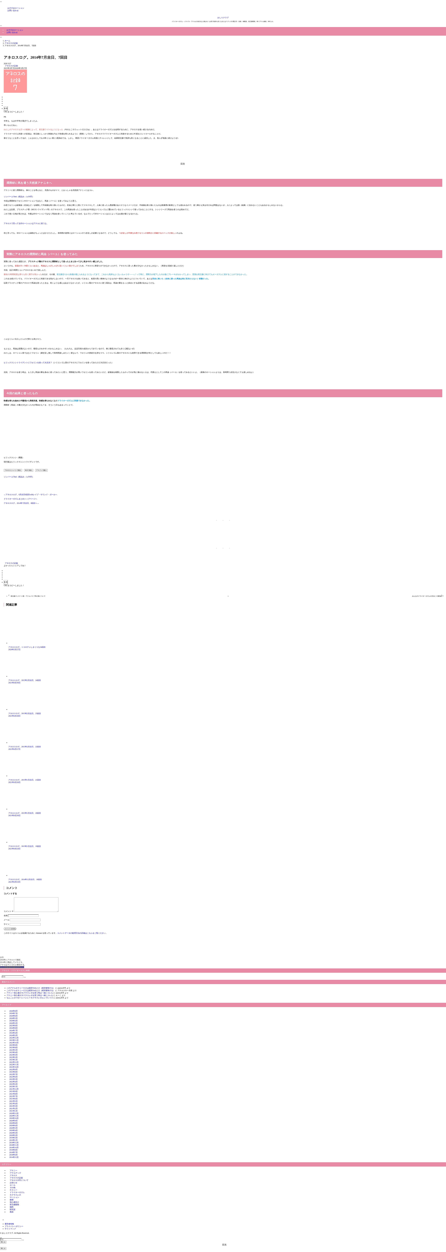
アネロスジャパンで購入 (13, 470)
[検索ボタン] (1, 37)
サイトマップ (10, 1229)
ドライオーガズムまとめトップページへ (20, 499)
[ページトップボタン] (1, 1237)
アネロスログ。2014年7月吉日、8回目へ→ (21, 503)
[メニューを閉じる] (1, 1)
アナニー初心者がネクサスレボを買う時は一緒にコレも (30, 993)
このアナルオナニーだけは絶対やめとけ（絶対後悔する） (31, 988)
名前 (5, 916)
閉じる (3, 1242)
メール (6, 920)
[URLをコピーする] (6, 108)
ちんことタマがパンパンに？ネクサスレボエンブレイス (30, 998)
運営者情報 (9, 1224)
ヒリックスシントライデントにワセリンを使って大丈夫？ (28, 363)
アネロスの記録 (11, 66)
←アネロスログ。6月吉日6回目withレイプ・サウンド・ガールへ (30, 495)
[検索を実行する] (25, 977)
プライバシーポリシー (14, 1226)
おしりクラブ (223, 18)
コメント (8, 911)
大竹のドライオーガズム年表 (12, 967)
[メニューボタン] (1, 25)
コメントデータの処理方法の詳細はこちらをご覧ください (81, 933)
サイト (6, 924)
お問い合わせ (13, 10)
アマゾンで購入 (41, 470)
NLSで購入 (28, 470)
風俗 (11, 1212)
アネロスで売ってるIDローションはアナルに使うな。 (26, 223)
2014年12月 (14, 1157)
